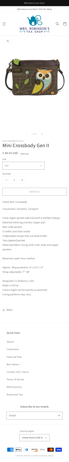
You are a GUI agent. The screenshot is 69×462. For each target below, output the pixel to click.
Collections (13, 349)
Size (4, 159)
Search (10, 341)
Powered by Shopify (46, 456)
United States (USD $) (32, 437)
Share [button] (9, 309)
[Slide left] (27, 134)
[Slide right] (42, 134)
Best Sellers (13, 364)
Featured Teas (14, 356)
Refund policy (14, 386)
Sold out (34, 191)
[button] (4, 23)
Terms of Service (15, 379)
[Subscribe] (58, 415)
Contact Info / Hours (18, 371)
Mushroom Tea (15, 394)
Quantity (7, 173)
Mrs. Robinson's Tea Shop (30, 456)
